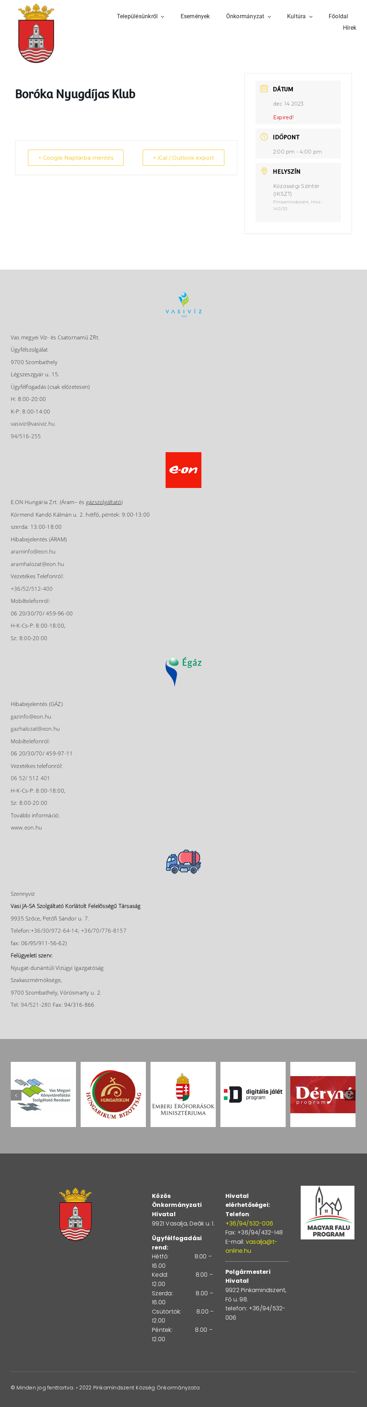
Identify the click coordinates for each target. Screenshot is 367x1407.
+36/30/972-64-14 (54, 930)
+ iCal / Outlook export (183, 157)
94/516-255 (26, 436)
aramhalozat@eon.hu (37, 563)
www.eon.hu (26, 827)
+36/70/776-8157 (104, 930)
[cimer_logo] (36, 6)
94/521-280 (36, 1004)
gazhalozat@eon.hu (35, 728)
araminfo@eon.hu (33, 551)
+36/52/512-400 (32, 588)
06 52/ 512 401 (30, 778)
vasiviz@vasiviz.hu (33, 423)
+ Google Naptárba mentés (75, 157)
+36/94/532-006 (249, 1223)
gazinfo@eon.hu (31, 716)
